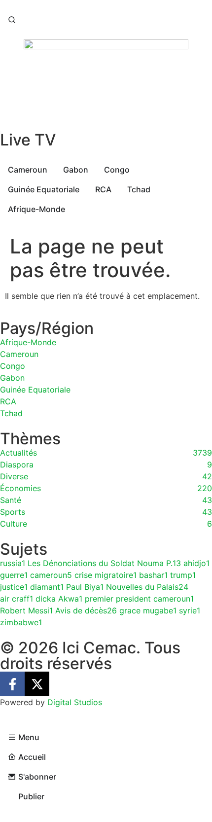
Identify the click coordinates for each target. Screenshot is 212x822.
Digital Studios (74, 702)
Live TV (28, 139)
